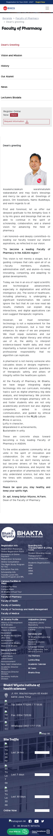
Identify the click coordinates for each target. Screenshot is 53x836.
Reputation (6, 633)
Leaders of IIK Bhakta (10, 643)
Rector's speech (8, 628)
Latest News (7, 656)
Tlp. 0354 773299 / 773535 (26, 705)
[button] (18, 831)
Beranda (7, 18)
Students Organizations (39, 563)
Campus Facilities (9, 587)
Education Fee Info (9, 569)
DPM (30, 565)
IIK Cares (32, 668)
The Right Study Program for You (12, 566)
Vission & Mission (9, 630)
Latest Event (7, 659)
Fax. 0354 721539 (21, 715)
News (4, 87)
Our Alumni (7, 76)
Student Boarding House (39, 553)
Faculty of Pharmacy (27, 18)
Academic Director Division (9, 668)
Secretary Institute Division (9, 678)
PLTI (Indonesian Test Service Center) (38, 651)
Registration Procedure (11, 549)
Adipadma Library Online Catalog (39, 629)
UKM (30, 574)
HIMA (30, 571)
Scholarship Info (8, 572)
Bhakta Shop (34, 673)
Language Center (36, 647)
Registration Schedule (11, 559)
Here (14, 115)
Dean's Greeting (10, 45)
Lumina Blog (33, 660)
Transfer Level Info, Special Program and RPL (12, 576)
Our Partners (34, 656)
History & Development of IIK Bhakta (12, 624)
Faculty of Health (9, 601)
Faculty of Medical (10, 614)
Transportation (35, 556)
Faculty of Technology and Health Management (24, 609)
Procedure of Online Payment (10, 555)
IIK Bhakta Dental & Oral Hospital (39, 638)
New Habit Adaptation (11, 664)
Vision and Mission (11, 55)
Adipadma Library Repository (36, 624)
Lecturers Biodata (11, 97)
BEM (30, 568)
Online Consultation (10, 562)
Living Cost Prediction (38, 559)
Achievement (7, 641)
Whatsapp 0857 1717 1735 (26, 726)
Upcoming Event (8, 653)
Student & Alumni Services (36, 643)
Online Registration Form (12, 552)
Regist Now (40, 2)
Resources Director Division (10, 673)
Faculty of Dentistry (10, 605)
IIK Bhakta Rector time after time (11, 637)
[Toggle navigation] (47, 8)
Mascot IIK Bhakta (9, 646)
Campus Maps (7, 589)
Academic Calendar (37, 664)
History (5, 66)
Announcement (8, 662)
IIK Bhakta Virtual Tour (11, 592)
